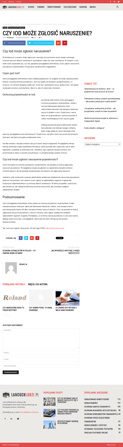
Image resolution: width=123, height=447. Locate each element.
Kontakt (18, 2)
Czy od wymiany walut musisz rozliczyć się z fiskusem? (67, 400)
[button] (117, 7)
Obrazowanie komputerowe (96, 399)
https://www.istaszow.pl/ (54, 228)
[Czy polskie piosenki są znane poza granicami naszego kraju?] (49, 413)
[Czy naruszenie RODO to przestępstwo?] (15, 297)
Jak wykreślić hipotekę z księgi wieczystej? (65, 252)
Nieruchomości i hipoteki (95, 425)
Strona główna (7, 24)
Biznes (31, 7)
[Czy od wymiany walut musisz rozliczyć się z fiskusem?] (49, 401)
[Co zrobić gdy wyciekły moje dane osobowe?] (68, 297)
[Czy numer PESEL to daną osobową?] (41, 297)
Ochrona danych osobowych (16, 27)
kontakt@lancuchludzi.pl (29, 412)
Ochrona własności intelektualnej (100, 410)
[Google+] (114, 1)
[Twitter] (118, 1)
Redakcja (10, 37)
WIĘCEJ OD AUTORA (37, 284)
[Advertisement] (61, 17)
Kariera (83, 7)
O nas (4, 2)
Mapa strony (111, 445)
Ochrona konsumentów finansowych (101, 414)
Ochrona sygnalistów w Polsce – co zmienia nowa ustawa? (19, 252)
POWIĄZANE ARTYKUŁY (14, 284)
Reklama (11, 2)
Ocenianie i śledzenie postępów (98, 429)
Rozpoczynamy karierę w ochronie (67, 422)
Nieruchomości (91, 403)
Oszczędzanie (70, 7)
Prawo (5, 27)
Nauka (93, 7)
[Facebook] (110, 1)
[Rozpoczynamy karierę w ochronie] (49, 424)
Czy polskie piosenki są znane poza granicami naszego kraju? (68, 412)
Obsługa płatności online (96, 433)
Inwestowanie (54, 7)
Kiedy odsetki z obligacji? (94, 128)
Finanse (40, 7)
